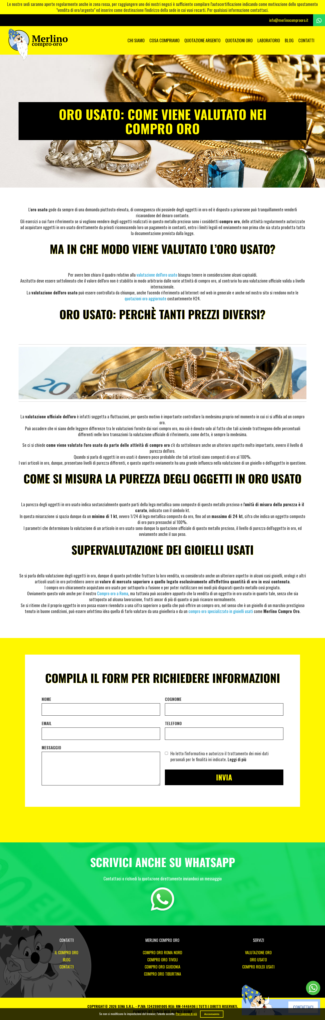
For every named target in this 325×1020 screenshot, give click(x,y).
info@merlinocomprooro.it (288, 20)
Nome (46, 699)
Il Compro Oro (66, 952)
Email (47, 723)
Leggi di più (237, 759)
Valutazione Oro (258, 952)
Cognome (173, 699)
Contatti (306, 40)
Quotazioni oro (239, 40)
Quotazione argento (202, 40)
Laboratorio (268, 40)
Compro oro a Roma (112, 593)
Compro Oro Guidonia (162, 966)
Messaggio (51, 748)
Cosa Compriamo (164, 40)
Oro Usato (258, 959)
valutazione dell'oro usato (157, 275)
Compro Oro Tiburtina (162, 974)
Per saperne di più (186, 1014)
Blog (289, 40)
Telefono (173, 723)
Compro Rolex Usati (258, 966)
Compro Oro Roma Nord (162, 952)
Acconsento (211, 1014)
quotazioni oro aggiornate (145, 298)
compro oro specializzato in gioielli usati (220, 611)
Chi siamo (136, 40)
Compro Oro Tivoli (162, 959)
